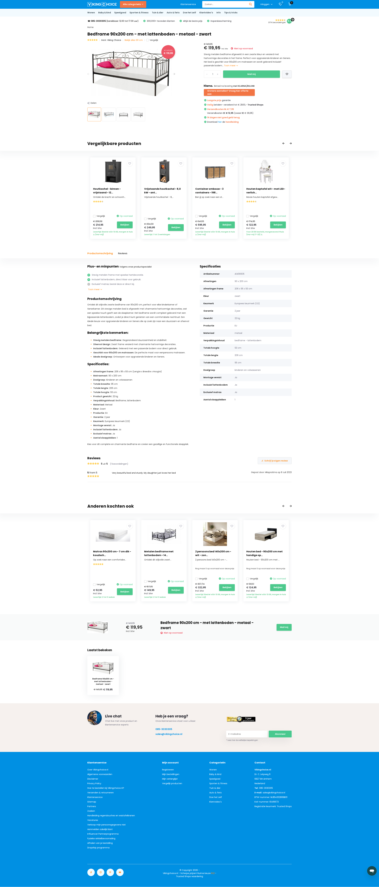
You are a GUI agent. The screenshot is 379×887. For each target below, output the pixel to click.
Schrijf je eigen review (276, 460)
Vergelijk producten (172, 783)
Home (90, 27)
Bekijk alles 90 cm (134, 40)
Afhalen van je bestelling (100, 843)
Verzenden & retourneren (100, 792)
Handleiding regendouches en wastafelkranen (111, 815)
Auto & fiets (173, 12)
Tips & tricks (230, 12)
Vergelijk (154, 40)
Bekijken (124, 224)
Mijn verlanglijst (170, 778)
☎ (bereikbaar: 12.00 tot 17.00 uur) (113, 21)
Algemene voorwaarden (99, 774)
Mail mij (251, 74)
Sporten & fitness (139, 12)
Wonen (91, 12)
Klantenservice (188, 4)
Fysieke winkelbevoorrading (101, 838)
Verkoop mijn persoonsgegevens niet (106, 824)
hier (220, 121)
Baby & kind (104, 12)
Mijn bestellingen (170, 774)
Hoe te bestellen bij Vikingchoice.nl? (105, 788)
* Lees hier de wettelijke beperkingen (242, 740)
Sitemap (91, 801)
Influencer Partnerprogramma (103, 833)
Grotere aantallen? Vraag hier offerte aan (227, 92)
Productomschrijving (100, 253)
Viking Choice (114, 40)
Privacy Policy (94, 783)
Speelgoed (120, 12)
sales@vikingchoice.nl (168, 734)
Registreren (168, 769)
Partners (91, 806)
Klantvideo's (206, 12)
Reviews (122, 253)
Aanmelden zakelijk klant (100, 829)
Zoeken (91, 810)
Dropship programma (98, 847)
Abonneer (280, 734)
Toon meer (230, 65)
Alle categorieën (132, 4)
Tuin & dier (157, 12)
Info (218, 12)
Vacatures (92, 820)
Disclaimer (92, 778)
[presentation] (88, 74)
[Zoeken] (250, 4)
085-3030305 (163, 729)
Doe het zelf (189, 12)
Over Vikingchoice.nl (97, 769)
